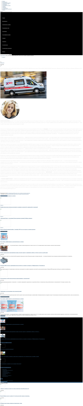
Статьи (4, 374)
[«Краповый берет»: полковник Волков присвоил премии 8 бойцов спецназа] (5, 215)
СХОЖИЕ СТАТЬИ (3, 195)
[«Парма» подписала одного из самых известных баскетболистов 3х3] (2, 386)
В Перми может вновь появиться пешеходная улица (11, 403)
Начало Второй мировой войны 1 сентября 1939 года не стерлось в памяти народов (17, 229)
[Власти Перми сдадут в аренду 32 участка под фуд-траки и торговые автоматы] (2, 394)
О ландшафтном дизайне (6, 5)
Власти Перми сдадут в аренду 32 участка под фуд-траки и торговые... (15, 395)
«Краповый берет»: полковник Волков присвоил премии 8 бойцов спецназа (16, 218)
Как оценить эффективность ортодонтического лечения (12, 241)
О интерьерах (4, 4)
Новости (3, 9)
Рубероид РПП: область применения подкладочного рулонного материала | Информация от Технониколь (22, 265)
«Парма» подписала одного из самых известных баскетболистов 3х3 (14, 388)
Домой (1, 55)
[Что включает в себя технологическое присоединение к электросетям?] (4, 276)
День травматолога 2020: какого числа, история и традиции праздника (18, 193)
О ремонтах (4, 7)
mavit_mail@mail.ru (10, 380)
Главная (3, 1)
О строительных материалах (7, 48)
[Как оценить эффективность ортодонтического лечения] (4, 239)
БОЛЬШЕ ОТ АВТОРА (11, 195)
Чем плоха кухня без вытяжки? (7, 349)
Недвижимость (4, 21)
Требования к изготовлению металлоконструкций (10, 291)
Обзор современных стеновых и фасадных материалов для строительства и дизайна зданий (19, 356)
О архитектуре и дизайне (6, 24)
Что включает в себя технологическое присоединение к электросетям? (15, 278)
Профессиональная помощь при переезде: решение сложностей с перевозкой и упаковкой (19, 207)
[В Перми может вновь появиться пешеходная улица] (2, 401)
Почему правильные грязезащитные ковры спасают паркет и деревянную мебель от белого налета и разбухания (24, 252)
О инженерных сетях (5, 3)
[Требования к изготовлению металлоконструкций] (4, 289)
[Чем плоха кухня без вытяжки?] (2, 347)
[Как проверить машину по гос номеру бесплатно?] (2, 361)
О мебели (3, 6)
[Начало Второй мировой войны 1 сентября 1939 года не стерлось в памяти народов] (5, 226)
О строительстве (5, 8)
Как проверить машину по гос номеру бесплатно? (10, 363)
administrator (2, 62)
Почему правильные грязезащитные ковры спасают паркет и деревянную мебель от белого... (19, 331)
